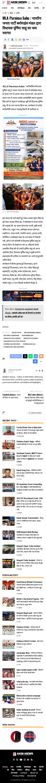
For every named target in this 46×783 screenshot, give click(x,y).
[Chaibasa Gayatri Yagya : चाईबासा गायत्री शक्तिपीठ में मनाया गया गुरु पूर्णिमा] (8, 444)
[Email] (20, 40)
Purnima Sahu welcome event (14, 347)
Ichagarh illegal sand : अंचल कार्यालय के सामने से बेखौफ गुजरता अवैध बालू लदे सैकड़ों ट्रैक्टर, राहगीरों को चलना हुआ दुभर (30, 615)
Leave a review (36, 413)
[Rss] (31, 760)
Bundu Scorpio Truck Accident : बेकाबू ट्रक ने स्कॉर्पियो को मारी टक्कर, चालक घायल (30, 520)
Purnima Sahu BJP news (12, 344)
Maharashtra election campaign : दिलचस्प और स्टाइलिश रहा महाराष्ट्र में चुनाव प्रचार (29, 698)
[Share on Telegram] (36, 356)
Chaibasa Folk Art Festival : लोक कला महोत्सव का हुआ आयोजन (30, 642)
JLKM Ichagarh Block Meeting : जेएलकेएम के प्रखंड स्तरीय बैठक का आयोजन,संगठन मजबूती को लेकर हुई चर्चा (29, 534)
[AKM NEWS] (17, 2)
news (20, 479)
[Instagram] (39, 371)
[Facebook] (14, 760)
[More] (27, 40)
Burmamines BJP (27, 335)
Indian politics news (31, 338)
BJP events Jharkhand (11, 335)
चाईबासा (20, 608)
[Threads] (42, 371)
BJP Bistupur (16, 332)
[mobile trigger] (4, 2)
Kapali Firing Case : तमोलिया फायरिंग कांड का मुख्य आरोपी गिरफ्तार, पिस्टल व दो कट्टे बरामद (29, 473)
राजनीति (18, 13)
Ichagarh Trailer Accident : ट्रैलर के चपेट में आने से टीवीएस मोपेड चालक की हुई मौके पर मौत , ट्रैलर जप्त (29, 563)
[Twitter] (17, 760)
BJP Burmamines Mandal (32, 332)
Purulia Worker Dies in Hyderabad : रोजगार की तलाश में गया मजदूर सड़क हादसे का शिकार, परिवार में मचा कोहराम (30, 430)
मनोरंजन (20, 647)
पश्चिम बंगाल (21, 436)
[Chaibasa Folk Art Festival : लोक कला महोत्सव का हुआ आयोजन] (8, 644)
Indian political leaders (12, 338)
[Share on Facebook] (8, 40)
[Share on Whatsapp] (16, 40)
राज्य (6, 13)
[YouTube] (21, 760)
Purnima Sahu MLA (29, 344)
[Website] (36, 371)
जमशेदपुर (20, 719)
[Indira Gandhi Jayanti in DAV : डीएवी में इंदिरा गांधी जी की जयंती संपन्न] (8, 673)
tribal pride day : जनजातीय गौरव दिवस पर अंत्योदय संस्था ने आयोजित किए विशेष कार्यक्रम (29, 684)
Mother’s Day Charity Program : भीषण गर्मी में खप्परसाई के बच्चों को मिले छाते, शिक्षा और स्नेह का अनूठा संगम (30, 601)
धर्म (19, 447)
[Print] (23, 40)
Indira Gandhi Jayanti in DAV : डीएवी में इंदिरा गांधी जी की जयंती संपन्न (30, 671)
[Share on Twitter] (12, 40)
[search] (29, 3)
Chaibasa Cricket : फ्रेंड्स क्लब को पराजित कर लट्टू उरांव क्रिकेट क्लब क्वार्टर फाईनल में (30, 630)
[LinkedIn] (28, 760)
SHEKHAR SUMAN (16, 46)
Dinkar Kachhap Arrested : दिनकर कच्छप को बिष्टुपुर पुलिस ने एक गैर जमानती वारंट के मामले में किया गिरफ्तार (30, 712)
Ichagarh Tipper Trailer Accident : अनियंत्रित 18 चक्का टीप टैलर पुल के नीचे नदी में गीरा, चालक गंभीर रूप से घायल (29, 549)
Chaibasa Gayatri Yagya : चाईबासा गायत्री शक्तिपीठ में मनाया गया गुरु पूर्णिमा (29, 443)
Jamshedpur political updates (14, 341)
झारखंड (11, 13)
